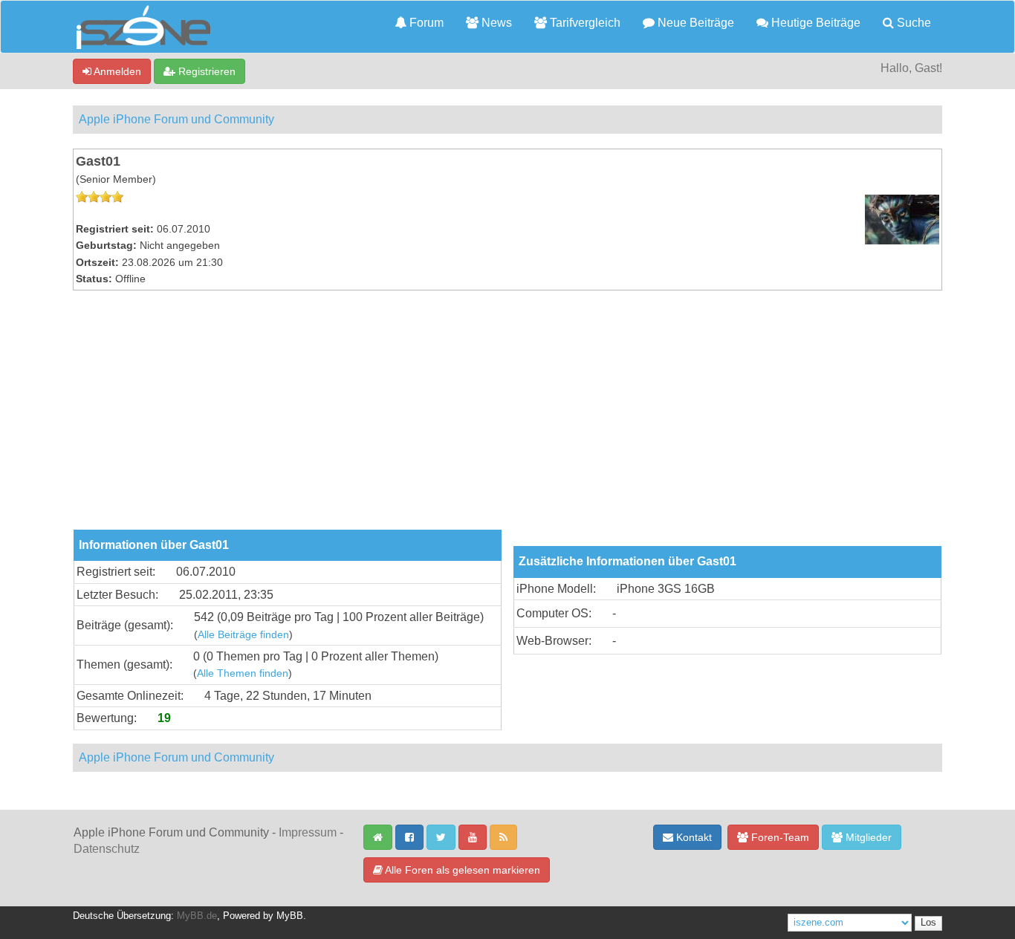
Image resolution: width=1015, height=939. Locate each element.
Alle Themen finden (242, 673)
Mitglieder (867, 837)
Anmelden (116, 71)
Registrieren (205, 71)
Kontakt (692, 837)
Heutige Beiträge (814, 22)
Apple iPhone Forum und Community (176, 119)
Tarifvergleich (583, 22)
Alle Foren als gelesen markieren (461, 870)
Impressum (308, 832)
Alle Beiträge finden (243, 634)
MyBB (289, 916)
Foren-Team (778, 837)
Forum (425, 22)
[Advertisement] (507, 418)
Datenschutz (107, 848)
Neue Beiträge (694, 22)
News (495, 22)
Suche (912, 22)
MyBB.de (197, 916)
